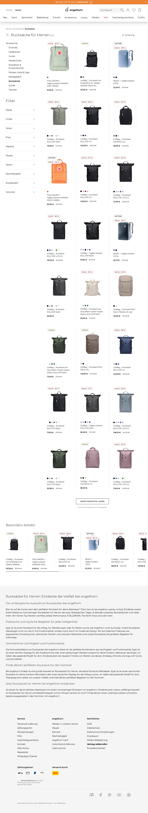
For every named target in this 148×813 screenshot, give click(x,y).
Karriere (56, 732)
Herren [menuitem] (18, 10)
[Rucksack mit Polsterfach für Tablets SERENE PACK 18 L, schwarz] (81, 77)
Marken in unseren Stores (65, 724)
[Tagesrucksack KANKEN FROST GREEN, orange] (48, 191)
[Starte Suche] (122, 10)
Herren (9, 29)
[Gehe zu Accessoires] (7, 35)
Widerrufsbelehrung (97, 740)
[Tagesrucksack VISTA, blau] (114, 77)
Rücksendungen (25, 732)
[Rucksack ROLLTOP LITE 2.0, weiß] (54, 250)
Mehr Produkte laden (92, 501)
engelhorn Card (60, 740)
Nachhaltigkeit (59, 736)
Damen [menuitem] (9, 10)
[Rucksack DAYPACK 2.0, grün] (114, 136)
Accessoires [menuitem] (70, 17)
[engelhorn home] (74, 10)
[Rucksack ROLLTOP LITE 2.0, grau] (116, 191)
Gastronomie (58, 748)
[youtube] (119, 795)
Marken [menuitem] (95, 17)
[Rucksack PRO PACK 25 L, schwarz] (84, 363)
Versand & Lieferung (27, 724)
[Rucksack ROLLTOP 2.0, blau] (86, 135)
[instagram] (109, 795)
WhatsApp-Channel (27, 756)
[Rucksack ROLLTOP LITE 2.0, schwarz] (114, 191)
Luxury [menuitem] (84, 17)
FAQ (19, 736)
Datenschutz (93, 728)
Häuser (55, 728)
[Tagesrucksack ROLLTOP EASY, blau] (90, 249)
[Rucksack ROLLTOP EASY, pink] (50, 136)
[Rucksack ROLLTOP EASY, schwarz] (48, 136)
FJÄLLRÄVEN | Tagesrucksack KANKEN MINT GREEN (57, 83)
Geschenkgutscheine (27, 740)
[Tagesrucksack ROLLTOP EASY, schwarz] (86, 249)
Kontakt (21, 744)
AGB (89, 724)
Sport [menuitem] (14, 17)
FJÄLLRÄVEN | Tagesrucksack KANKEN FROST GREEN (57, 197)
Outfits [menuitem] (141, 17)
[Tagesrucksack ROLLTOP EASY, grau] (81, 249)
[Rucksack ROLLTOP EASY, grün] (52, 136)
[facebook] (101, 795)
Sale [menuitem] (106, 17)
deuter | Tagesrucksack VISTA (91, 561)
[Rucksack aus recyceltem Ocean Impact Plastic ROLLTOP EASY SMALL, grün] (88, 305)
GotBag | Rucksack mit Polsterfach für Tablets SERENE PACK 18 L (90, 83)
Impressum (93, 736)
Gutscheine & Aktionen (63, 744)
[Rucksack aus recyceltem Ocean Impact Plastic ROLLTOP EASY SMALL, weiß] (81, 305)
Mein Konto (23, 748)
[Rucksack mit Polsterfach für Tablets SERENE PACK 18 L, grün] (84, 77)
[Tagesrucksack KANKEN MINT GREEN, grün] (48, 77)
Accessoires (18, 29)
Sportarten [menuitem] (27, 17)
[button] (128, 10)
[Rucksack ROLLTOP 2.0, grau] (81, 135)
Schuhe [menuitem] (56, 17)
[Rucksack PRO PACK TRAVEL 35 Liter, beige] (116, 306)
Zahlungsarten (24, 728)
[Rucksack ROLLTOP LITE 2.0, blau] (121, 191)
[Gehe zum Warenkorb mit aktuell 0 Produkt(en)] (139, 10)
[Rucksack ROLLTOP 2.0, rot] (86, 191)
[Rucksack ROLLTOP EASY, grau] (57, 136)
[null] (59, 57)
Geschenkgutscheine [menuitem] (122, 17)
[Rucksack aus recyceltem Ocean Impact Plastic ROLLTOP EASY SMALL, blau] (86, 305)
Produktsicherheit (96, 748)
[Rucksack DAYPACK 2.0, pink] (119, 136)
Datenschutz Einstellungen (100, 732)
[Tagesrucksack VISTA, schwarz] (116, 77)
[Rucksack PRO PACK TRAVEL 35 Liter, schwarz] (114, 306)
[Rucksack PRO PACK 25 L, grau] (81, 363)
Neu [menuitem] (5, 17)
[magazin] (91, 795)
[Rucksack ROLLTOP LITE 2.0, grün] (57, 250)
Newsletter (22, 752)
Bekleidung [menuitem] (42, 17)
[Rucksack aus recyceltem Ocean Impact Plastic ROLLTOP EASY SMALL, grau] (84, 305)
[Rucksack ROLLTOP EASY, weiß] (54, 136)
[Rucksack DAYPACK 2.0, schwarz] (116, 136)
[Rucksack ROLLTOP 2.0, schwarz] (84, 135)
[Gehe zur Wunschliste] (134, 10)
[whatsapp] (129, 795)
